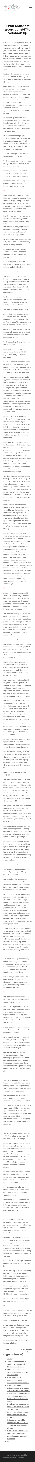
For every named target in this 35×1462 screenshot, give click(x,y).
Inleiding (10, 1359)
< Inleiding (7, 1349)
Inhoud (9, 1441)
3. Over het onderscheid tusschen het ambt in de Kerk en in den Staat (18, 1372)
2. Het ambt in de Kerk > (26, 1350)
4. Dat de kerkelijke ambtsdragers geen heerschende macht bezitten (18, 1380)
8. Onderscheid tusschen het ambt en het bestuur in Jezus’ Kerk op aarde (18, 1407)
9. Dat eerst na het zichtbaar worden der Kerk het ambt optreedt (18, 1415)
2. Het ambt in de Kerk (15, 1367)
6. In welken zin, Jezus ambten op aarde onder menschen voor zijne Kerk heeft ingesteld (19, 1393)
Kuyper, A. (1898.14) (13, 1354)
